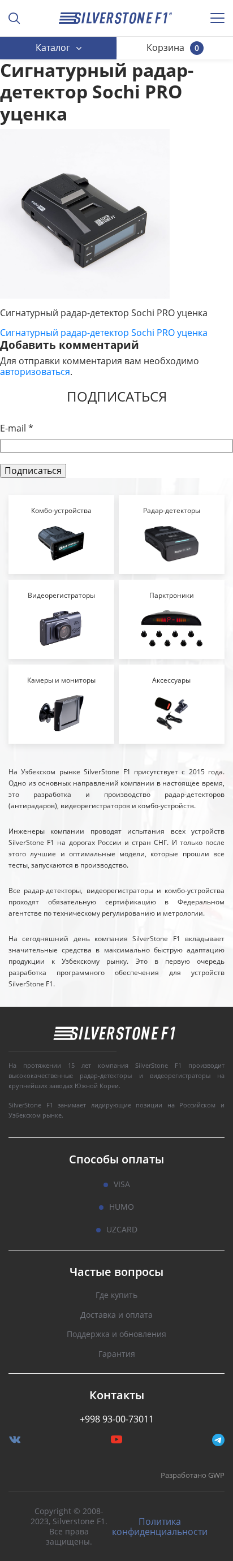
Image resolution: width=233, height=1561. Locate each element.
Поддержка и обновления (116, 1334)
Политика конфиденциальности (160, 1526)
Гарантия (116, 1354)
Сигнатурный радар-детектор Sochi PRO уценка (104, 332)
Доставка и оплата (116, 1315)
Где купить (116, 1295)
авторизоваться (35, 371)
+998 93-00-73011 (117, 1419)
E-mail (16, 428)
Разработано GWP (193, 1475)
